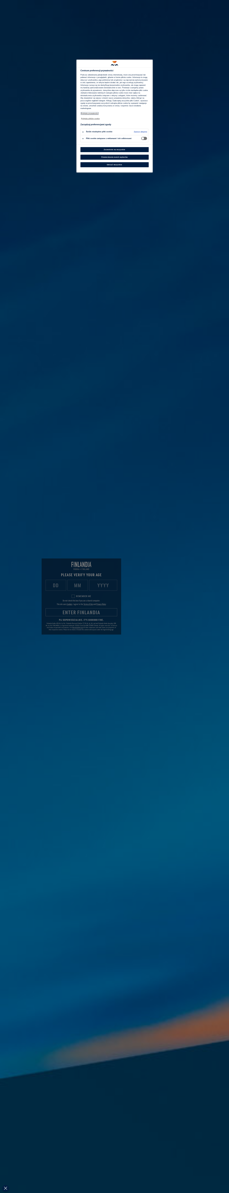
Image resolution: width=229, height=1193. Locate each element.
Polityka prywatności (89, 114)
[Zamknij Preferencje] (5, 1188)
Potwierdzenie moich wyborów (114, 157)
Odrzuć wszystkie (114, 165)
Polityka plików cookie (90, 119)
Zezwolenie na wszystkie (114, 150)
